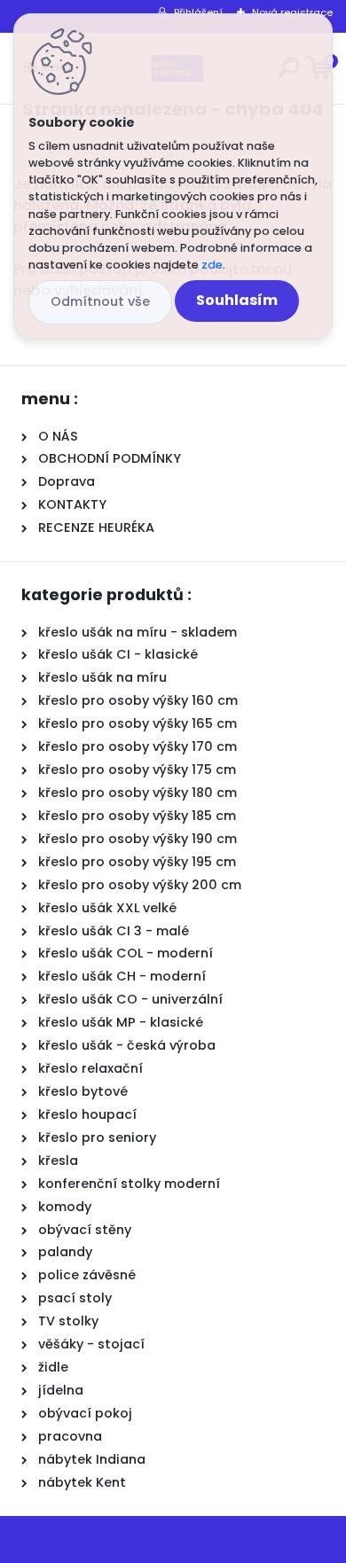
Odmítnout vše (100, 301)
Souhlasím (237, 300)
